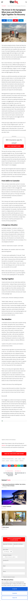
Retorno (3, 445)
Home (9, 6)
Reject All (15, 597)
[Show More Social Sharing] (25, 20)
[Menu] (2, 2)
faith (23, 458)
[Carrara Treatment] (14, 497)
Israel (3, 460)
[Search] (26, 2)
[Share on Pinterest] (15, 20)
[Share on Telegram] (21, 20)
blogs (20, 458)
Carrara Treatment (7, 506)
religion (16, 460)
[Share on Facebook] (4, 20)
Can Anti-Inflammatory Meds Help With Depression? (8, 474)
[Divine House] (14, 518)
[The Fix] (14, 2)
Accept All (14, 588)
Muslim (11, 460)
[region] (14, 589)
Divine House (6, 527)
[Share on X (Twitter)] (10, 20)
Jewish (7, 460)
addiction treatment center (7, 458)
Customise (14, 593)
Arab (16, 458)
